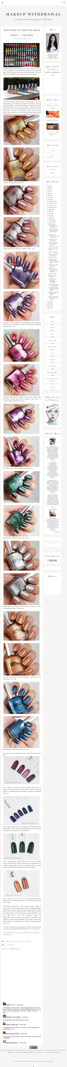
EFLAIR (50, 1061)
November (52, 203)
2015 (49, 195)
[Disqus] (22, 978)
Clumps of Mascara (53, 494)
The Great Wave (52, 257)
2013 (49, 199)
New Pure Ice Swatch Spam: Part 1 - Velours (53, 236)
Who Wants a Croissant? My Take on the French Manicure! (53, 519)
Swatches (28, 941)
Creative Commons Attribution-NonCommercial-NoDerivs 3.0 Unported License (36, 1051)
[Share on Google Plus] (16, 949)
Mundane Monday (52, 372)
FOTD (52, 353)
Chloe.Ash (52, 462)
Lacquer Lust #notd (53, 246)
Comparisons (8, 941)
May (50, 215)
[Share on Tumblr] (18, 949)
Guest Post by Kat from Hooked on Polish (53, 298)
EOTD (52, 334)
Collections (52, 340)
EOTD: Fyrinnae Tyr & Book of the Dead (52, 244)
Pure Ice (21, 941)
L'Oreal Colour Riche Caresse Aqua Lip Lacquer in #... (53, 261)
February (51, 221)
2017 (49, 191)
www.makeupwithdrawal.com (33, 1050)
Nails (16, 941)
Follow (52, 173)
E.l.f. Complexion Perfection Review (53, 133)
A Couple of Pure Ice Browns (52, 240)
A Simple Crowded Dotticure (53, 265)
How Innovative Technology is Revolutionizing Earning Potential (52, 465)
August (51, 209)
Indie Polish (52, 347)
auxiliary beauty (53, 480)
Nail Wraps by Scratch (52, 276)
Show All (57, 532)
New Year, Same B (52, 496)
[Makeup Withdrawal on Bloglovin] (52, 413)
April (50, 217)
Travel (52, 387)
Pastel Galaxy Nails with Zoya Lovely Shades (53, 289)
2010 (49, 306)
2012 (49, 302)
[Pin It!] (14, 949)
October (51, 205)
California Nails (52, 273)
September (52, 207)
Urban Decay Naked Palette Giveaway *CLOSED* (52, 105)
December (52, 201)
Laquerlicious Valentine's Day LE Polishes (53, 226)
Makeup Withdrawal (33, 13)
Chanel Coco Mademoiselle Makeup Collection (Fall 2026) (53, 448)
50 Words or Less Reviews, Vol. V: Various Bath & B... (53, 231)
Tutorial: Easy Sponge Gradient (52, 120)
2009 (49, 308)
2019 (49, 188)
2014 (49, 197)
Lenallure (52, 437)
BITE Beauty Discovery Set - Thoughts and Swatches (53, 269)
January (51, 223)
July (50, 211)
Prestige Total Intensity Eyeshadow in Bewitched (52, 280)
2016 (49, 193)
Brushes (52, 359)
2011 (49, 304)
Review (52, 327)
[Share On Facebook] (10, 949)
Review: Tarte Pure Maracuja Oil (53, 254)
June (50, 213)
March (50, 219)
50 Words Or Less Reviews (52, 380)
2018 (49, 190)
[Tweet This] (12, 949)
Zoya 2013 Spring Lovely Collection (53, 285)
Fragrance (52, 366)
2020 (49, 186)
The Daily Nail (53, 509)
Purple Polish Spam (53, 252)
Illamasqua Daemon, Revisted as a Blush (53, 293)
